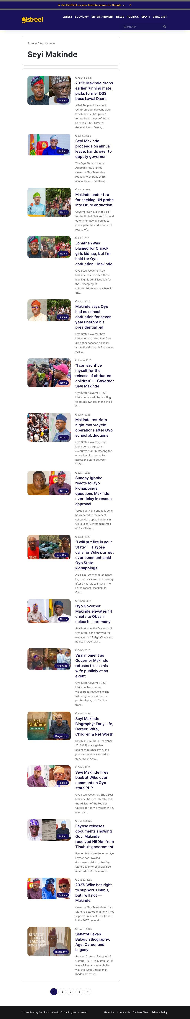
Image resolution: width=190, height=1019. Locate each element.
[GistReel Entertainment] (32, 20)
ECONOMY (82, 16)
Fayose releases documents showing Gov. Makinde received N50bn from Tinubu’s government (94, 836)
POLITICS (133, 16)
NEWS (120, 16)
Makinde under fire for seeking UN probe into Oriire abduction (94, 199)
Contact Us (123, 1012)
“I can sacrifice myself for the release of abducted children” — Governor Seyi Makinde (94, 375)
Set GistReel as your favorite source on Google (91, 5)
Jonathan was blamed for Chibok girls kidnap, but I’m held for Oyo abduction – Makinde (93, 253)
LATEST (67, 16)
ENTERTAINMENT (102, 16)
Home (33, 43)
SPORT (145, 16)
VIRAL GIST (160, 16)
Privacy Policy (159, 1012)
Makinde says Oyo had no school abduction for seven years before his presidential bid (93, 317)
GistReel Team (141, 1012)
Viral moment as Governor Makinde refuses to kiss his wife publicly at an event (91, 665)
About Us (109, 1012)
